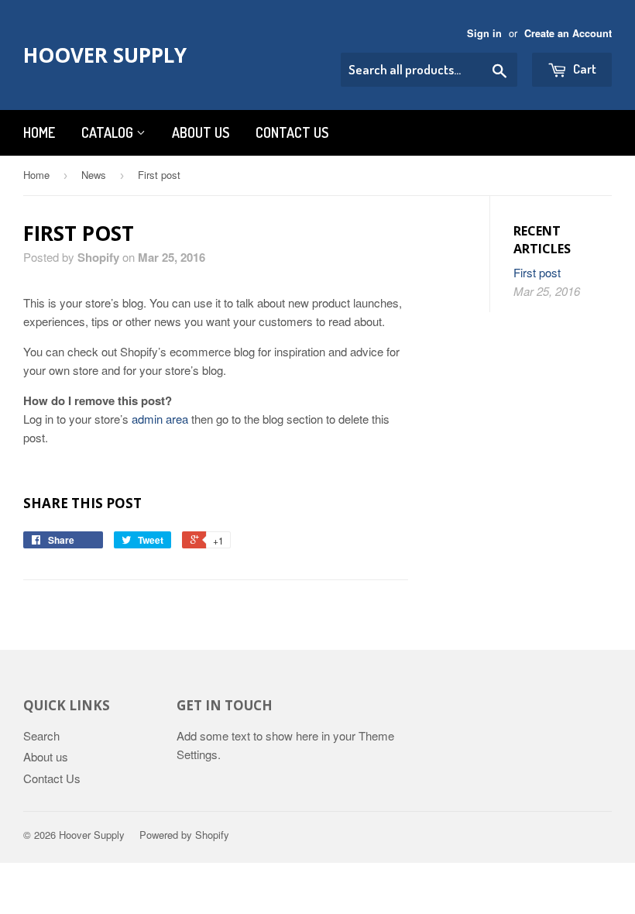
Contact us (292, 132)
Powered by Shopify (184, 834)
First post (537, 272)
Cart (583, 68)
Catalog (108, 132)
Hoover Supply (105, 55)
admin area (160, 419)
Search (41, 735)
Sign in (484, 33)
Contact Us (52, 778)
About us (200, 132)
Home (39, 132)
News (93, 174)
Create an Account (568, 33)
